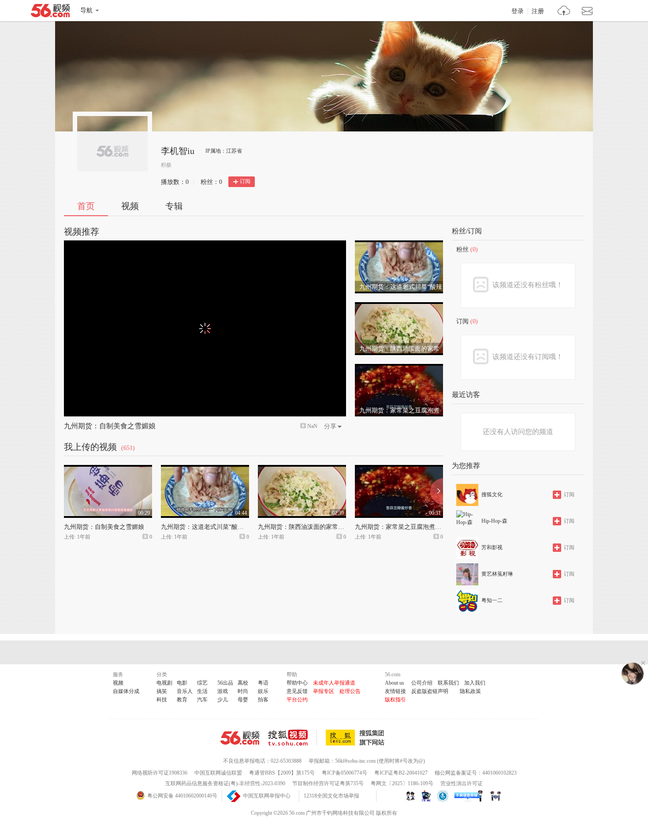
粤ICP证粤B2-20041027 (401, 773)
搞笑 (161, 691)
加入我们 (474, 683)
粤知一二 (492, 600)
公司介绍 (421, 683)
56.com (50, 12)
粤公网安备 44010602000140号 (182, 796)
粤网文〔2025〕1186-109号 (402, 783)
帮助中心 (297, 683)
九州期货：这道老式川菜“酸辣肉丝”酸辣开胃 (222, 527)
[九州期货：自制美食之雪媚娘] (108, 469)
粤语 (263, 683)
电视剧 (164, 683)
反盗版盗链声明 (429, 691)
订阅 (245, 181)
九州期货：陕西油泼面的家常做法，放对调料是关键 (329, 527)
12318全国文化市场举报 (331, 796)
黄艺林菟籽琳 (497, 574)
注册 (538, 11)
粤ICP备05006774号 (344, 773)
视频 (130, 206)
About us (394, 683)
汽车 (202, 700)
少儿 (222, 700)
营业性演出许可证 (461, 783)
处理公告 (350, 691)
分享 (330, 426)
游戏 (222, 691)
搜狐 (356, 737)
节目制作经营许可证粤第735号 (328, 783)
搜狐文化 (492, 494)
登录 (517, 11)
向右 (436, 491)
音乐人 (185, 691)
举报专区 (323, 691)
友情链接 (395, 691)
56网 (239, 738)
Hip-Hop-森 (494, 521)
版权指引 (395, 700)
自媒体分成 (126, 691)
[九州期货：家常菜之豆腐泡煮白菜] (399, 368)
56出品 (225, 683)
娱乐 (263, 691)
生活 (202, 691)
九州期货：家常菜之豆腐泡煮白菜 (401, 527)
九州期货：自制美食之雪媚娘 (110, 426)
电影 (182, 683)
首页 (86, 206)
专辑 (174, 206)
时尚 (243, 691)
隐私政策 (470, 691)
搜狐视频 (292, 737)
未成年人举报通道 (334, 683)
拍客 (263, 700)
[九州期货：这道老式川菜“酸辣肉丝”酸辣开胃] (399, 244)
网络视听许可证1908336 (159, 773)
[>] (564, 12)
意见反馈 (297, 691)
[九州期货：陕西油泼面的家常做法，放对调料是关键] (399, 306)
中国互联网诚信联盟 (218, 773)
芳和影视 (492, 547)
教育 (182, 700)
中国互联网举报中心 (266, 796)
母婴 (243, 700)
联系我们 (448, 683)
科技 (161, 700)
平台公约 (297, 700)
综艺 (202, 683)
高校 (243, 683)
